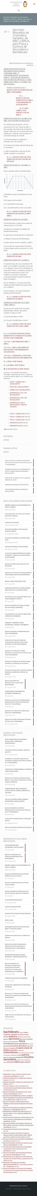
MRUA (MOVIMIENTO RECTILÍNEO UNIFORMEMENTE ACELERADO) (16, 349)
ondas (19, 1055)
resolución (19, 1057)
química (25, 1054)
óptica (27, 1062)
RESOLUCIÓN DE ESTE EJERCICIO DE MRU (19, 255)
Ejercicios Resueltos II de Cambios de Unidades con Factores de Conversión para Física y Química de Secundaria (18, 1170)
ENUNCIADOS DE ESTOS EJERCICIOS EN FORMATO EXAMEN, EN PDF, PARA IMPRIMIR (18, 335)
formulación (8, 1043)
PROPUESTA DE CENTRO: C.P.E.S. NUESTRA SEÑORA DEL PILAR (17, 479)
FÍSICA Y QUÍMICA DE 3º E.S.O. (20, 417)
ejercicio (5, 1039)
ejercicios (14, 1038)
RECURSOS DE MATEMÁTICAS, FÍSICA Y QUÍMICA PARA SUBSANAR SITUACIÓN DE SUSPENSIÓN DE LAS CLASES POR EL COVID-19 (18, 1098)
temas (5, 1062)
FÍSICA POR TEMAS (14, 361)
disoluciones (20, 1037)
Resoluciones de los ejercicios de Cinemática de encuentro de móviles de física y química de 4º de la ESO (18, 1158)
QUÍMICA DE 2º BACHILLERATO (20, 390)
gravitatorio (23, 1046)
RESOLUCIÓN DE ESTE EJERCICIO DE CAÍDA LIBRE (19, 325)
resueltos (29, 1057)
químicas (6, 1057)
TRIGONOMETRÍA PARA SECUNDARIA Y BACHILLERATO (16, 490)
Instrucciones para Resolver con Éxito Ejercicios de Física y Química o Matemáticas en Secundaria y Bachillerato (18, 1119)
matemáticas (10, 1052)
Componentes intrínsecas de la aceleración (16, 1129)
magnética (21, 1050)
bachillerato (11, 1032)
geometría (6, 1046)
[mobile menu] (34, 4)
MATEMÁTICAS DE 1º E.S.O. (19, 426)
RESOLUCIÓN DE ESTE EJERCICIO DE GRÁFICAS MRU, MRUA (19, 213)
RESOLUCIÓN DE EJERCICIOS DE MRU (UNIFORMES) (19, 91)
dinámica (13, 1036)
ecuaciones (27, 1037)
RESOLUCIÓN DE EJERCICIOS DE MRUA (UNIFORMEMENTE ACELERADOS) (24, 101)
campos (14, 1034)
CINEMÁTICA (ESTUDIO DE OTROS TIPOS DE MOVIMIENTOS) (18, 356)
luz (11, 1050)
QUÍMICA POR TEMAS (15, 365)
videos (17, 1062)
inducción (30, 1046)
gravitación (14, 1046)
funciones (30, 1044)
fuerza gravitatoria (20, 1044)
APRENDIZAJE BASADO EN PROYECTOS (17, 484)
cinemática (20, 1034)
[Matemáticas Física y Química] (18, 4)
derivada (6, 1037)
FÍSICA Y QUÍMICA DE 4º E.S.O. (20, 414)
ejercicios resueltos (26, 1039)
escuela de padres (13, 1041)
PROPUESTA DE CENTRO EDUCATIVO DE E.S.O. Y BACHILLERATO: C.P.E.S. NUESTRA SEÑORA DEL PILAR (17, 1113)
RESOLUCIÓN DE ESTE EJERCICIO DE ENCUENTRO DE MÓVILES (19, 159)
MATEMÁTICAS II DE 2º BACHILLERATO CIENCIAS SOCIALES (18, 405)
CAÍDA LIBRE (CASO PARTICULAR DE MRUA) (22, 111)
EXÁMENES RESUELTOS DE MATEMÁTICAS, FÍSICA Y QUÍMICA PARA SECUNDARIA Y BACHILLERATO (18, 471)
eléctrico (5, 1041)
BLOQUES (9, 1189)
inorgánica (20, 1048)
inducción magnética (9, 1048)
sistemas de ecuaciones (23, 1060)
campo (21, 1032)
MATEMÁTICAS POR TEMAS (18, 369)
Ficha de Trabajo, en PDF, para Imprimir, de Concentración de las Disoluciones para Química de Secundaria (17, 1088)
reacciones (12, 1057)
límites (14, 1050)
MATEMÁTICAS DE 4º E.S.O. (19, 423)
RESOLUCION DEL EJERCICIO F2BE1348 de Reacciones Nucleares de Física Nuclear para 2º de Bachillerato (18, 462)
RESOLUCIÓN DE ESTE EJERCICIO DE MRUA (19, 297)
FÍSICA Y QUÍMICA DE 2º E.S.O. (20, 420)
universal (10, 1062)
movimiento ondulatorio (10, 1055)
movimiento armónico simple (26, 1052)
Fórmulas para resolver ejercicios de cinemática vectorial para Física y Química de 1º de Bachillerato (17, 1149)
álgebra (22, 1062)
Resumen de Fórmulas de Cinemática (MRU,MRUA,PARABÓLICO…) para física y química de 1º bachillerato (18, 1164)
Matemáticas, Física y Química (22, 1189)
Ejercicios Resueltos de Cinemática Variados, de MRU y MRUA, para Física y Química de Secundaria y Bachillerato (18, 1125)
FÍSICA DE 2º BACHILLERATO (19, 387)
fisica (22, 1041)
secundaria (9, 1059)
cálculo (26, 1034)
